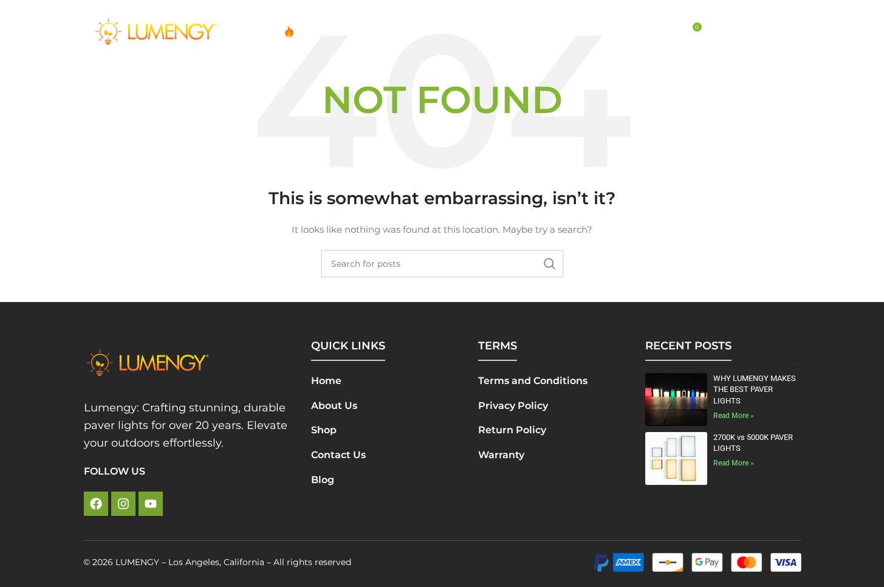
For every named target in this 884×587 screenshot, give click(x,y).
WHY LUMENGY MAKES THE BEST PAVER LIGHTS (754, 389)
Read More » (733, 415)
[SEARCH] (550, 264)
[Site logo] (156, 31)
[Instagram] (123, 504)
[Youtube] (151, 504)
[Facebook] (96, 504)
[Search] (666, 31)
